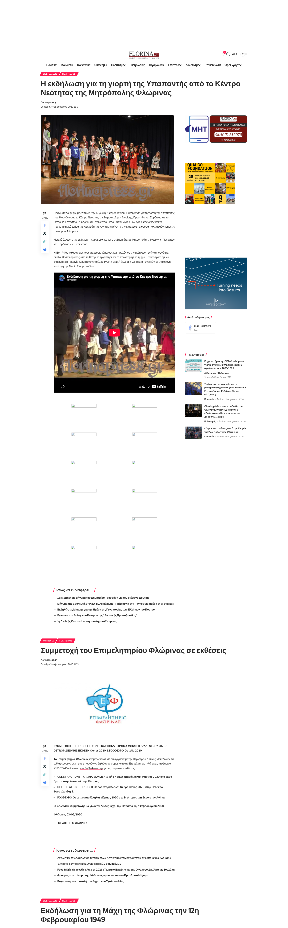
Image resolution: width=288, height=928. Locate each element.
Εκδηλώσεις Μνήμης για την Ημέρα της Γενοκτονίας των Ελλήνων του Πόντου (106, 609)
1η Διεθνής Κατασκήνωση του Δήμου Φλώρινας (87, 621)
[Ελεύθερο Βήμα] (144, 54)
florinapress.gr (49, 102)
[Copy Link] (45, 241)
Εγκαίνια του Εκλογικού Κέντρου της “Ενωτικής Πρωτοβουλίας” (97, 615)
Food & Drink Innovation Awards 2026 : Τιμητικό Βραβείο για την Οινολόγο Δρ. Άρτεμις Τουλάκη (116, 869)
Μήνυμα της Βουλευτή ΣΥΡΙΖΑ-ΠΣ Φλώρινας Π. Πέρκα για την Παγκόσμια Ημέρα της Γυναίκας (115, 603)
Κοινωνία (209, 399)
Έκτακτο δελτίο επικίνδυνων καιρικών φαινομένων (89, 863)
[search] (228, 54)
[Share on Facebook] (45, 225)
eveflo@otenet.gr (91, 768)
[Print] (45, 249)
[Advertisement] (100, 23)
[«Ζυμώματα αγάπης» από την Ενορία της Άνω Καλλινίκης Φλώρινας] (193, 433)
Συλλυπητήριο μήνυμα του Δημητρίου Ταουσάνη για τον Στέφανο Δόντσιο (103, 597)
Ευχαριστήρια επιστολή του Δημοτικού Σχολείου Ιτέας (90, 881)
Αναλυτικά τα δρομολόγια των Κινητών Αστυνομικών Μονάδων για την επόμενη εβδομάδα (114, 858)
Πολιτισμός (68, 74)
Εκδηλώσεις (50, 74)
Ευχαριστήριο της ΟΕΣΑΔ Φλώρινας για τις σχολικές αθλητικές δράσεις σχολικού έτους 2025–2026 (224, 365)
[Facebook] (200, 327)
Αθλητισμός (210, 373)
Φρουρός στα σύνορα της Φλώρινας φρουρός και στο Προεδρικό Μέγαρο (102, 875)
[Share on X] (45, 233)
